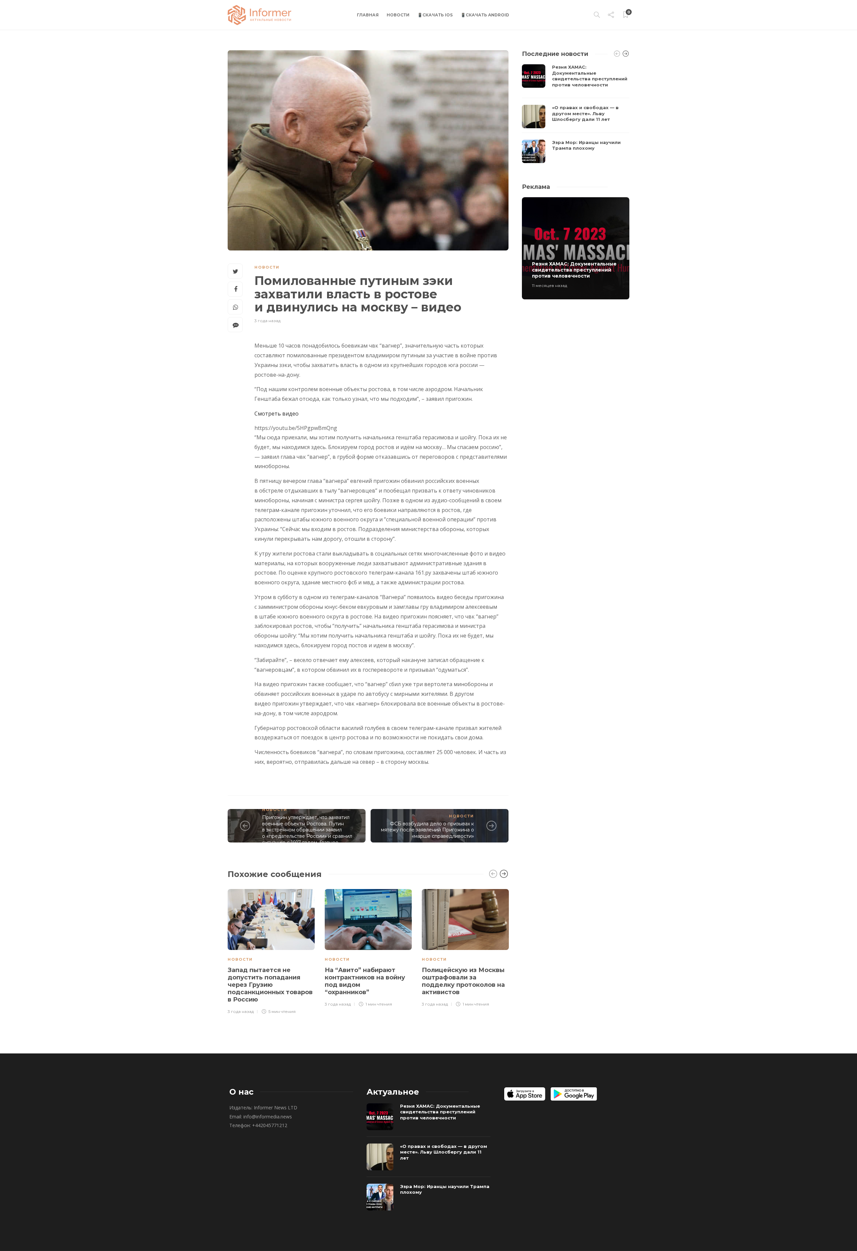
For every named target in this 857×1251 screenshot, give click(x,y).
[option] (271, 950)
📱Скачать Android (485, 14)
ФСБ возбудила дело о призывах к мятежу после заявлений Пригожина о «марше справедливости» (427, 830)
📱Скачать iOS (435, 14)
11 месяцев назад (549, 285)
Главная (368, 14)
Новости (398, 14)
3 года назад (267, 320)
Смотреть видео (276, 413)
